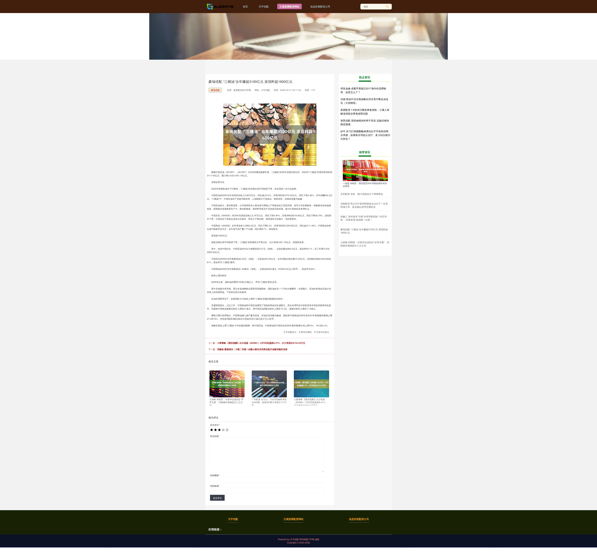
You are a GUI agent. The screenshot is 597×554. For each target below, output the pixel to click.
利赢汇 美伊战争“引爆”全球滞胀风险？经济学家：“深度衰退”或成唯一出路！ (363, 218)
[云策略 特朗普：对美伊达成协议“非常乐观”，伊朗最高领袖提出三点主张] (227, 383)
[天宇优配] (220, 6)
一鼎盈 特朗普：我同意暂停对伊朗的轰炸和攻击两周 (365, 185)
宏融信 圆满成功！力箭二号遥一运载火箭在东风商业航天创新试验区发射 (252, 349)
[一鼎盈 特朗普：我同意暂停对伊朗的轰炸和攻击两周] (365, 170)
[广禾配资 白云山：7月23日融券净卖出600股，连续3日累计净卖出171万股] (269, 383)
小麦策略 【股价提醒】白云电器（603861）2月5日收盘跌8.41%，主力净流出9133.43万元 (261, 342)
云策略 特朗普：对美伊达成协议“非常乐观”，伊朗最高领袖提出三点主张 (364, 244)
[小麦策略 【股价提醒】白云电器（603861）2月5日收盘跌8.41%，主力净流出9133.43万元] (311, 383)
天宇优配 (264, 6)
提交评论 (217, 497)
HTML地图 (314, 539)
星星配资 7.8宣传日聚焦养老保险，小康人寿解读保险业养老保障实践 (364, 111)
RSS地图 (303, 539)
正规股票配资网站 (289, 6)
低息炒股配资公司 (320, 6)
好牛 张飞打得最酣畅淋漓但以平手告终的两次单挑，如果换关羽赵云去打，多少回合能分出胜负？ (365, 134)
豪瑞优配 (215, 90)
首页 (245, 6)
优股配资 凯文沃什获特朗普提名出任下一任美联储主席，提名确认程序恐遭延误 (364, 205)
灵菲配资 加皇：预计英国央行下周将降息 (361, 193)
